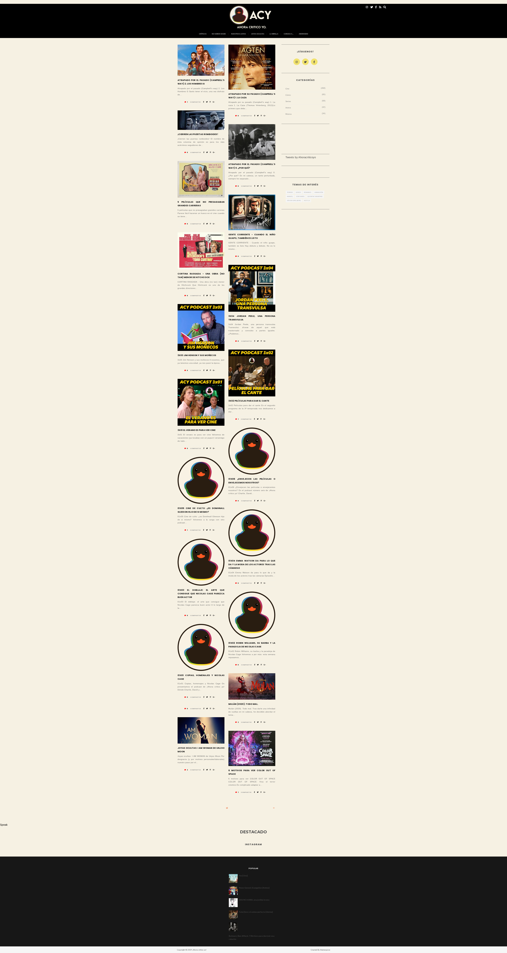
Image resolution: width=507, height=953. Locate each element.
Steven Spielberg (294, 200)
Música (288, 114)
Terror (290, 192)
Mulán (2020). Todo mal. (243, 704)
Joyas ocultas (257, 34)
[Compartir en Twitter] (207, 102)
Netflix (307, 200)
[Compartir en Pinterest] (210, 102)
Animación (318, 192)
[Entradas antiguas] (273, 808)
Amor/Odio (303, 34)
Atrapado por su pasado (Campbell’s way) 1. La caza (251, 96)
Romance (307, 192)
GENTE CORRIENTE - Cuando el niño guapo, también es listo (251, 236)
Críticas (202, 34)
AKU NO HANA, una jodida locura (254, 900)
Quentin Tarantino (315, 196)
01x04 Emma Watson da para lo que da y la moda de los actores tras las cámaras (251, 564)
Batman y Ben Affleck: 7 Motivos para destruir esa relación (251, 937)
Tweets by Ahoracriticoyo (300, 157)
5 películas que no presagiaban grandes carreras (201, 203)
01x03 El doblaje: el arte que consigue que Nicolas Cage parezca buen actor (201, 594)
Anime (288, 108)
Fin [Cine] (243, 875)
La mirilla (273, 34)
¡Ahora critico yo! (199, 950)
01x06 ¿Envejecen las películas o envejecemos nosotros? (251, 480)
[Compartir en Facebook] (203, 102)
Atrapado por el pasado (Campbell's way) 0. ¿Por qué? (251, 166)
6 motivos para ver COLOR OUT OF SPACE (251, 772)
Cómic (288, 95)
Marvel (290, 196)
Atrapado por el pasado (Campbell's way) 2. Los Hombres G (201, 82)
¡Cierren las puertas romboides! (198, 134)
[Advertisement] (305, 136)
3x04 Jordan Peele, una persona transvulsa (251, 318)
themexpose (325, 950)
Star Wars (300, 196)
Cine (287, 89)
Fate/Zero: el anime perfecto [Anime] (256, 912)
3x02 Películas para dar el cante (248, 400)
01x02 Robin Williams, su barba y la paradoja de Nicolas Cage (251, 644)
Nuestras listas (238, 34)
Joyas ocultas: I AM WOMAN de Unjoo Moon (201, 749)
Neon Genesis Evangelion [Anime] (254, 888)
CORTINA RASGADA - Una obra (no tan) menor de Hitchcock (201, 275)
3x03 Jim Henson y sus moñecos (197, 355)
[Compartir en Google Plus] (214, 102)
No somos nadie (219, 34)
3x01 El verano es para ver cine (196, 430)
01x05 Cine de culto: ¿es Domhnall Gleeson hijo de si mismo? (201, 510)
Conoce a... (289, 34)
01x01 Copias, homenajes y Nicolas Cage (201, 677)
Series (288, 101)
